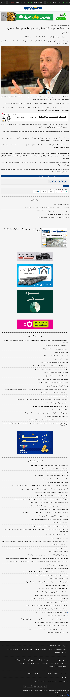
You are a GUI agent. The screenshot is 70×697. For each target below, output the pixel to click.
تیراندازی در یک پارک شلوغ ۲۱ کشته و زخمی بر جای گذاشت (52, 403)
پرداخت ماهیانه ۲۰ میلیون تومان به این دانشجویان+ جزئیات (52, 589)
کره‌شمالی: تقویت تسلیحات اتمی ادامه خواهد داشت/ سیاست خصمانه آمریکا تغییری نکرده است (43, 619)
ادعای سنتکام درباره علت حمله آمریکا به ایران (56, 376)
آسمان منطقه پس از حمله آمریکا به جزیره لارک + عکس (54, 362)
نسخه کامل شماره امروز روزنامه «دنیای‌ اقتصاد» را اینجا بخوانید (22, 230)
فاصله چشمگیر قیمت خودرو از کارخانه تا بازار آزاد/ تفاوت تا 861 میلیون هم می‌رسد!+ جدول (44, 489)
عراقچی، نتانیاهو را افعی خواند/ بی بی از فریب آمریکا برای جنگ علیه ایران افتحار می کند (45, 572)
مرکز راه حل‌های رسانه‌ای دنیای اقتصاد (29, 663)
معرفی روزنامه (62, 681)
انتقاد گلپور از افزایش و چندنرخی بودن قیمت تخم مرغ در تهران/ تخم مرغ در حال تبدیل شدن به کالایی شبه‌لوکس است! (37, 548)
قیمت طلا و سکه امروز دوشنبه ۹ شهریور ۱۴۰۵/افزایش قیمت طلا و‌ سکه (49, 526)
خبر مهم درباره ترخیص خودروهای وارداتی (57, 565)
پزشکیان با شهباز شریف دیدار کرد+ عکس (57, 472)
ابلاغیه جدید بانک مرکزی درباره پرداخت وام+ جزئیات (54, 479)
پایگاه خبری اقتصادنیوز (60, 653)
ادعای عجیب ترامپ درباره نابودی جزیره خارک (56, 416)
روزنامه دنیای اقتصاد (40, 649)
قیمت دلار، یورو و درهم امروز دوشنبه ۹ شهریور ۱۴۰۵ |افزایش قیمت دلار (49, 506)
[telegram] (52, 181)
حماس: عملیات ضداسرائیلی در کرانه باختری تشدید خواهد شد (53, 217)
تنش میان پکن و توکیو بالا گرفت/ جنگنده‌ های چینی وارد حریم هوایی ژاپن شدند (47, 555)
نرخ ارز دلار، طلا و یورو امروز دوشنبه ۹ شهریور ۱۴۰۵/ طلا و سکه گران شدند (48, 502)
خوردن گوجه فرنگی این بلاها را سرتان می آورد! (56, 356)
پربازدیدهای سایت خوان (35, 336)
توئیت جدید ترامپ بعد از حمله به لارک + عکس (56, 372)
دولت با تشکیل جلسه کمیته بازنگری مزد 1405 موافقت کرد (53, 609)
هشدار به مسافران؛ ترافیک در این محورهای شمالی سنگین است (52, 575)
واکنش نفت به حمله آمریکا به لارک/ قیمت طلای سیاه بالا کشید (52, 626)
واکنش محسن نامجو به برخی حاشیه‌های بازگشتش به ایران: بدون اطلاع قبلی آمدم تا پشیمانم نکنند (42, 399)
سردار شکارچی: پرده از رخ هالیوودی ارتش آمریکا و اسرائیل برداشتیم (51, 475)
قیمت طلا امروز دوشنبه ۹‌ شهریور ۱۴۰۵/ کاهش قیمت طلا (53, 516)
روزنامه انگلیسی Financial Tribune (57, 666)
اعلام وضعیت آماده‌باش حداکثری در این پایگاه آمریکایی (54, 509)
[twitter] (59, 181)
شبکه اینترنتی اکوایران (26, 649)
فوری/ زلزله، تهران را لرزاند (61, 352)
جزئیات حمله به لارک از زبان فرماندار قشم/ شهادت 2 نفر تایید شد (51, 492)
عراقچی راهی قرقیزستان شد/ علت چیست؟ (57, 632)
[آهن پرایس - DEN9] (35, 275)
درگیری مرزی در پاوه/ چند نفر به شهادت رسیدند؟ (55, 349)
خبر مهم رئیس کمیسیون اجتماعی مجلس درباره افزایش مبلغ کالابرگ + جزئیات (48, 420)
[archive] (25, 686)
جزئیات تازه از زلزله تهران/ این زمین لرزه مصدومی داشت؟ (53, 383)
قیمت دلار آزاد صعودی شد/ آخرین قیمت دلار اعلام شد (54, 393)
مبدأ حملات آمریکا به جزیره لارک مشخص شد (56, 345)
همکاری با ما (28, 674)
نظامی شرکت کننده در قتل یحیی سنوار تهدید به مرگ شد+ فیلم (53, 211)
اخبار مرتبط (35, 200)
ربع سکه (67, 2)
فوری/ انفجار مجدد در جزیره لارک (59, 410)
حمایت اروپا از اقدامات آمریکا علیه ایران (58, 482)
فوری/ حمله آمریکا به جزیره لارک (60, 359)
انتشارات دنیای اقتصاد (60, 660)
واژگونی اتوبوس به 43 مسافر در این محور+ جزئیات (54, 469)
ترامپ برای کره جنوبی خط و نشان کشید (58, 616)
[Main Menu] (67, 8)
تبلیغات (56, 674)
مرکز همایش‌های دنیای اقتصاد (44, 660)
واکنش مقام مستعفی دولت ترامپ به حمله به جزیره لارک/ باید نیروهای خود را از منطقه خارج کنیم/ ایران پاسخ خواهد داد (36, 389)
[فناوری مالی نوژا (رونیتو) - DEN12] (35, 442)
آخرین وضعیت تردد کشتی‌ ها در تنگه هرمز (57, 585)
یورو (49, 2)
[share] (31, 686)
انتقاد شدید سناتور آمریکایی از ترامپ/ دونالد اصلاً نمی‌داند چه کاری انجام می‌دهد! (47, 605)
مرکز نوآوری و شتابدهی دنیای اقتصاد (24, 660)
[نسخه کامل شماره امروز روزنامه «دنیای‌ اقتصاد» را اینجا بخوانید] (54, 238)
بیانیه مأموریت (52, 681)
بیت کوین (13, 2)
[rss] (35, 686)
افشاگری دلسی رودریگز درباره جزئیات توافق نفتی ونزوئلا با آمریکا (51, 595)
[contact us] (28, 686)
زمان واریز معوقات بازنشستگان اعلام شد (58, 396)
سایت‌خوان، (61, 176)
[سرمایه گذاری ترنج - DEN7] (35, 16)
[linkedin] (55, 181)
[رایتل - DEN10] (35, 324)
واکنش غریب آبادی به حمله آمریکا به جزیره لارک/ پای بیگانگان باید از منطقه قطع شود (46, 582)
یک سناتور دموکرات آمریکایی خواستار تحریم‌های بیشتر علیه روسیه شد (50, 406)
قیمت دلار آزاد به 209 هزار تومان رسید (58, 545)
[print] (49, 181)
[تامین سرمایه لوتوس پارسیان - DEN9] (35, 301)
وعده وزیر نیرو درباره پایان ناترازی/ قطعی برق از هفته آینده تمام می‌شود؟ (49, 465)
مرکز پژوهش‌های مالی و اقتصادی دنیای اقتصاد (54, 663)
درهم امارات (31, 2)
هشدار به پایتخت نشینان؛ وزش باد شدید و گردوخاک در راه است (51, 592)
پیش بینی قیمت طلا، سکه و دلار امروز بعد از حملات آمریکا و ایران (51, 369)
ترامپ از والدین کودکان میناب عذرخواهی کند (56, 386)
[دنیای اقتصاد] (33, 8)
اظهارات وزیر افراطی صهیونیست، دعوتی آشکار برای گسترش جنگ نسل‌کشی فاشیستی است (46, 208)
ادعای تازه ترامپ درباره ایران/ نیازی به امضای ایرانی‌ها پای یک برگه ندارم (49, 599)
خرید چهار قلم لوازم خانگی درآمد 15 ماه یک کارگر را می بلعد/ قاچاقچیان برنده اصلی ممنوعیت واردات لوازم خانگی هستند (37, 558)
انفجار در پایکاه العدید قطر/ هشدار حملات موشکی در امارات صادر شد (50, 366)
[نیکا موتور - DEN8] (35, 256)
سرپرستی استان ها (39, 674)
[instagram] (45, 686)
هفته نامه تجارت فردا (12, 649)
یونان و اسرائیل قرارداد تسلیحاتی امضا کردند (57, 535)
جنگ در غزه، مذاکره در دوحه (61, 204)
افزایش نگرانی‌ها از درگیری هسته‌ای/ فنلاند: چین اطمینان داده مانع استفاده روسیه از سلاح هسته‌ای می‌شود (41, 499)
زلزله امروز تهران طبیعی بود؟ (61, 523)
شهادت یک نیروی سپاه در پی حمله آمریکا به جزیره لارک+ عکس (52, 612)
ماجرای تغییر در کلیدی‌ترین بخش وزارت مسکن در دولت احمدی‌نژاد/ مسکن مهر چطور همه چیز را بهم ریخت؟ (40, 486)
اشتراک (49, 674)
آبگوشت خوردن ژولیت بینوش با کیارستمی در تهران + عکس (52, 379)
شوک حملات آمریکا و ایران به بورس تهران (57, 602)
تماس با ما (63, 674)
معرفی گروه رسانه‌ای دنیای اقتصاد (57, 649)
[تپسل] (3, 114)
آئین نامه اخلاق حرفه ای (39, 681)
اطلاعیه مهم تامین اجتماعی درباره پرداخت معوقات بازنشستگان (52, 496)
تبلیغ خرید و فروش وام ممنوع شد (59, 538)
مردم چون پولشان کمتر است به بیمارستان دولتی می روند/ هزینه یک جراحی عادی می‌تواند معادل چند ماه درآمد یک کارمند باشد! (35, 541)
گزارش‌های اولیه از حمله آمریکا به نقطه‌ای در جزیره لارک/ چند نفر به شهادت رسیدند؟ (46, 413)
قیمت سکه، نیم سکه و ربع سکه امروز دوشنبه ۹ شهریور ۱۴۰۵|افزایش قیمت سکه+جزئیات (45, 513)
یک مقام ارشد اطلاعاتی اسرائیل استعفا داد (58, 214)
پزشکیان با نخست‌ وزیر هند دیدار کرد (58, 551)
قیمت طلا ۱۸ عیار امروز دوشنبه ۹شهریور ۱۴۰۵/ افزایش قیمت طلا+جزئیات (49, 519)
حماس (66, 186)
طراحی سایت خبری (62, 695)
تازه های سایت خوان (35, 461)
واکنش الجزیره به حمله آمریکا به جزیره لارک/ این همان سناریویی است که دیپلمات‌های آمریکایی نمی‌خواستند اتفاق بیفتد (37, 562)
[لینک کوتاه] (65, 181)
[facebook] (62, 181)
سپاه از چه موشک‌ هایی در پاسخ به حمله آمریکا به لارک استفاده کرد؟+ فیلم (48, 629)
